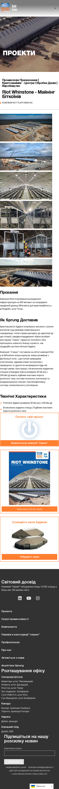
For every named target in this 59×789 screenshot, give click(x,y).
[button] (55, 8)
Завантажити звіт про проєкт (29, 509)
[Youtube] (29, 598)
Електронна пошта (13, 749)
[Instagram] (38, 598)
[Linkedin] (20, 598)
